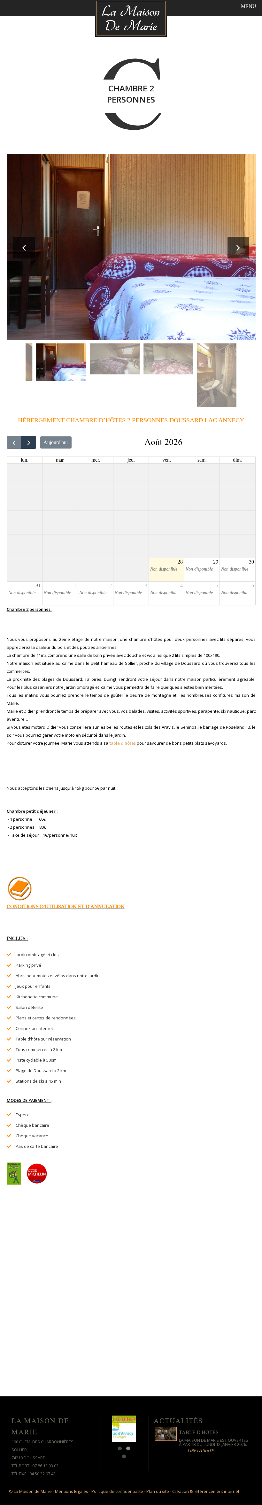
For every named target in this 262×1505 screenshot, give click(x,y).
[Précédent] (14, 442)
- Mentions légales (70, 1491)
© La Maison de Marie (30, 1491)
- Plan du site (156, 1491)
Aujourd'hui (55, 442)
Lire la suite (200, 1450)
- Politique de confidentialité (116, 1491)
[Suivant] (28, 442)
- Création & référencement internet (204, 1491)
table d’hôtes (122, 743)
